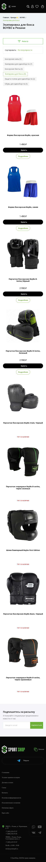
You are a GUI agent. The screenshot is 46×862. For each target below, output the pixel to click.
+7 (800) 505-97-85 (11, 834)
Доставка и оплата (7, 782)
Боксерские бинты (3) (14, 69)
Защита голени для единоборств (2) (20, 79)
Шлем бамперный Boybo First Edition (23, 550)
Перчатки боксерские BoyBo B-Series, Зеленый (23, 352)
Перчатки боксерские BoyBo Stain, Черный (23, 423)
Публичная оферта (7, 808)
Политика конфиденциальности (11, 798)
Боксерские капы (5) (13, 59)
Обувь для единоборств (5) (16, 84)
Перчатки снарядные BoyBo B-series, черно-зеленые (23, 487)
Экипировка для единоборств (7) (18, 64)
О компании (5, 772)
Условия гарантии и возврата (11, 777)
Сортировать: (10, 50)
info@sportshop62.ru (12, 849)
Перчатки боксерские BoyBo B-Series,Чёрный (23, 280)
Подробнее (23, 156)
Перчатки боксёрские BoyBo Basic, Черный (23, 614)
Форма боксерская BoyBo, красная (23, 135)
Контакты (5, 793)
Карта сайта (5, 813)
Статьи (4, 788)
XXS (21, 125)
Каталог (41, 749)
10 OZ (23, 269)
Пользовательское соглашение (11, 803)
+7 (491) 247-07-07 (11, 842)
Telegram (26, 760)
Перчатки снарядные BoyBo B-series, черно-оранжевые (23, 678)
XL (27, 197)
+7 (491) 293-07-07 (11, 831)
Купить (24, 150)
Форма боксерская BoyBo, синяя (23, 207)
